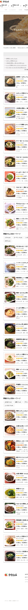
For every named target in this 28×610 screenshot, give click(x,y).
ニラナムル (8, 237)
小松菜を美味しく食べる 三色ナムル (15, 63)
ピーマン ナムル (18, 237)
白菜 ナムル (18, 402)
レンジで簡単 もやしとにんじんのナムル (16, 65)
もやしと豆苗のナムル (11, 60)
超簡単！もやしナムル (11, 58)
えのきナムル (8, 402)
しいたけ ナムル (9, 405)
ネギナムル (8, 241)
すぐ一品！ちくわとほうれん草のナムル (16, 67)
